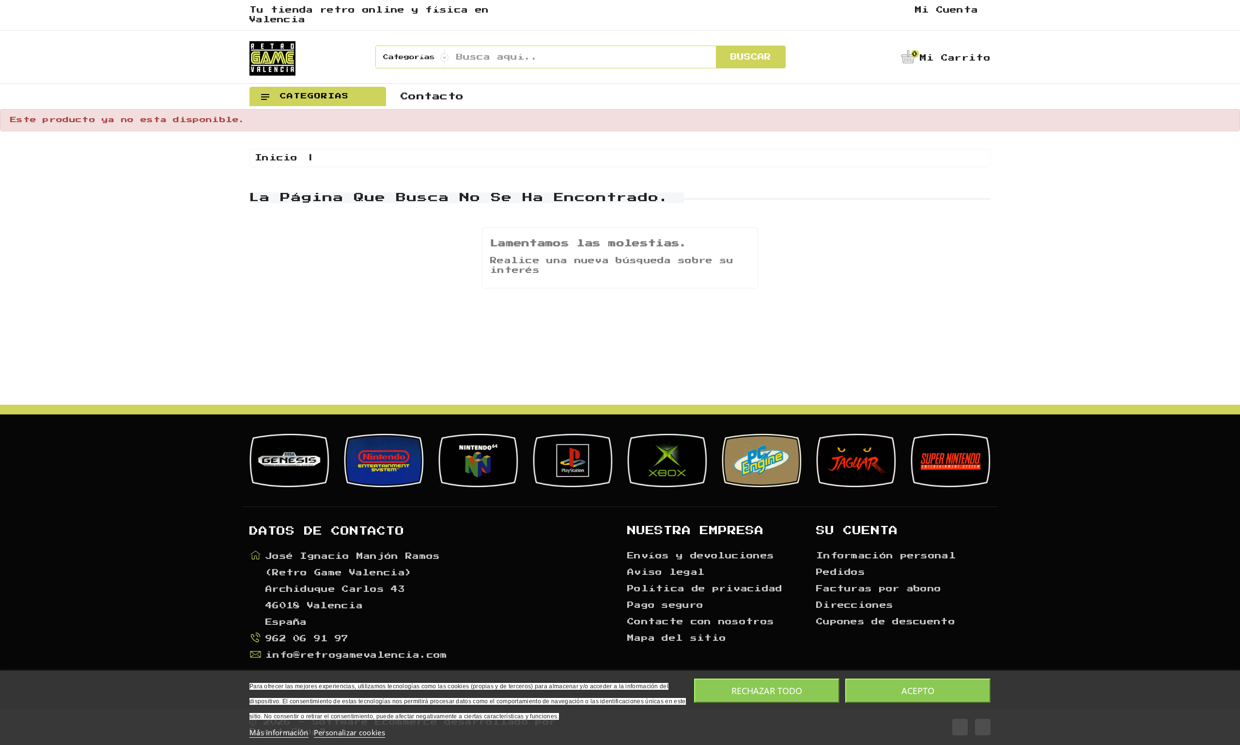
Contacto (432, 96)
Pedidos (840, 572)
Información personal (886, 556)
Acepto (917, 691)
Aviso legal (666, 572)
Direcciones (854, 605)
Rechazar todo (766, 691)
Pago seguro (665, 605)
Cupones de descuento (885, 621)
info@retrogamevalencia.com (356, 655)
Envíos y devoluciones (700, 556)
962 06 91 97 (307, 638)
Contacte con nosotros (700, 621)
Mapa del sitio (676, 638)
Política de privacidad (705, 589)
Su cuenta (857, 530)
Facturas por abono (878, 589)
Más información (279, 732)
